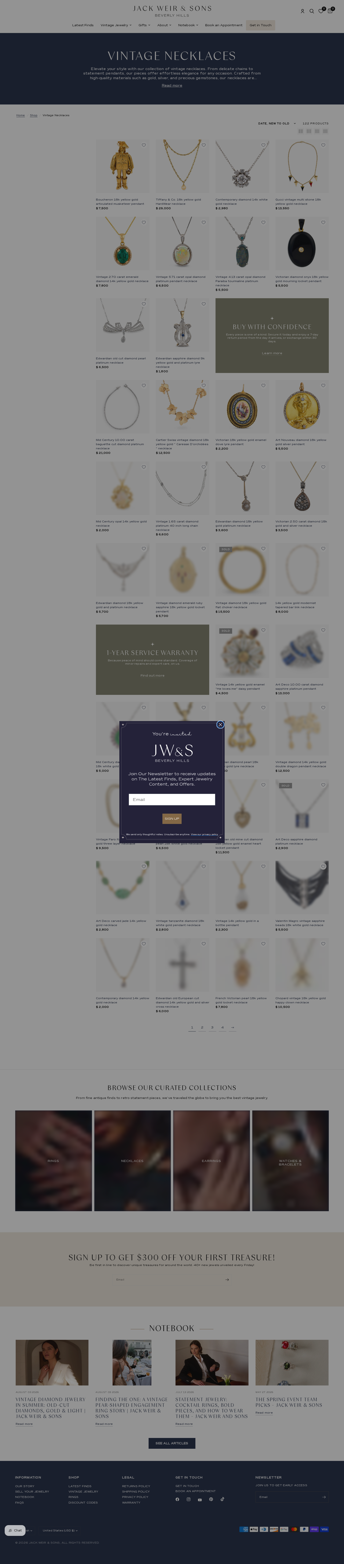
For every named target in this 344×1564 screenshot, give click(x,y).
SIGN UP (172, 819)
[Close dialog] (220, 724)
